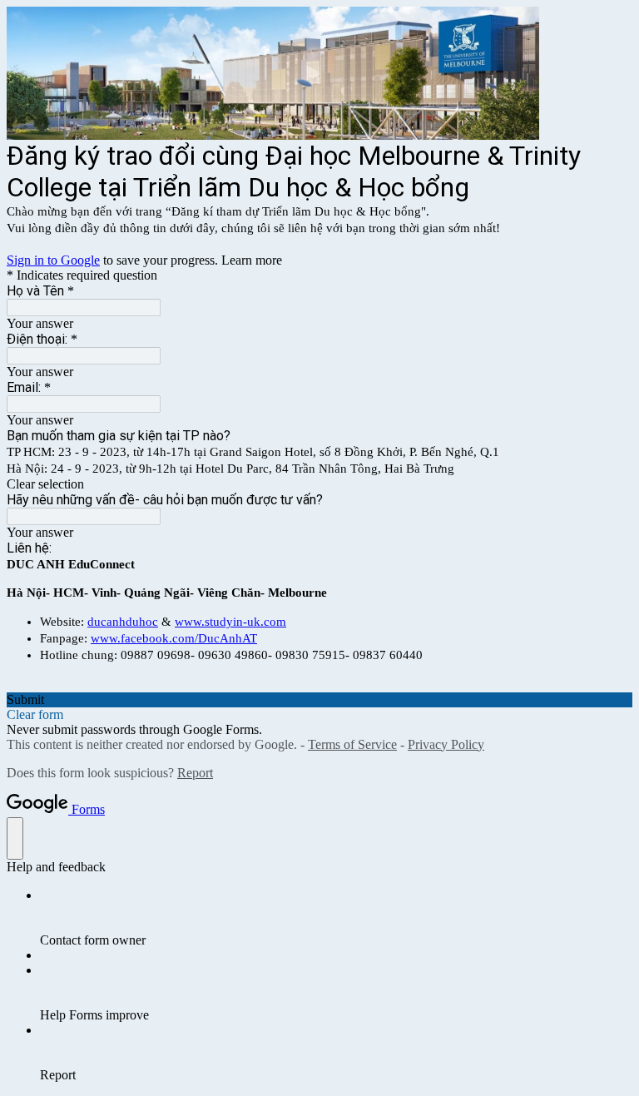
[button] (319, 484)
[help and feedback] (15, 838)
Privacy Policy (446, 744)
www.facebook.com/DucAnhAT (174, 638)
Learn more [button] (251, 260)
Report (195, 773)
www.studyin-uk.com (230, 621)
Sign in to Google (53, 260)
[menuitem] (336, 918)
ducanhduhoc (122, 621)
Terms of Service (352, 744)
